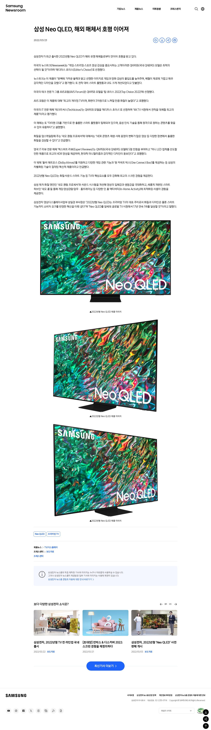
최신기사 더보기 (104, 666)
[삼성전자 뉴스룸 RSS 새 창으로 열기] (53, 711)
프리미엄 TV (53, 534)
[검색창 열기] (196, 9)
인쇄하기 (174, 40)
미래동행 (156, 8)
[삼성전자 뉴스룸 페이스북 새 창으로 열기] (23, 711)
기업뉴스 (121, 8)
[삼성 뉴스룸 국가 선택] (202, 9)
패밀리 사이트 (166, 711)
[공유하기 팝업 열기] (206, 719)
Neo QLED (39, 534)
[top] (206, 726)
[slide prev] (161, 604)
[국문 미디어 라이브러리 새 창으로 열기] (46, 711)
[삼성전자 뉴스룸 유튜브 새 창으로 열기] (8, 711)
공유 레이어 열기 (168, 40)
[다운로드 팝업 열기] (206, 712)
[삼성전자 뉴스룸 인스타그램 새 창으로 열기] (16, 711)
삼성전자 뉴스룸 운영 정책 (146, 695)
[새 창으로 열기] (201, 711)
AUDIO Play (155, 40)
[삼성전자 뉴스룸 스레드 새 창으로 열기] (38, 711)
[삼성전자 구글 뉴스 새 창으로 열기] (61, 711)
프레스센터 (175, 8)
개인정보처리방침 (165, 695)
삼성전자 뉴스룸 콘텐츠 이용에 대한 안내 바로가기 (70, 579)
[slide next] (175, 604)
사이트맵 (130, 695)
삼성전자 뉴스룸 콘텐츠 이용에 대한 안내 (190, 695)
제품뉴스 (139, 8)
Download (162, 40)
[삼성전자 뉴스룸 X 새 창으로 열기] (31, 711)
